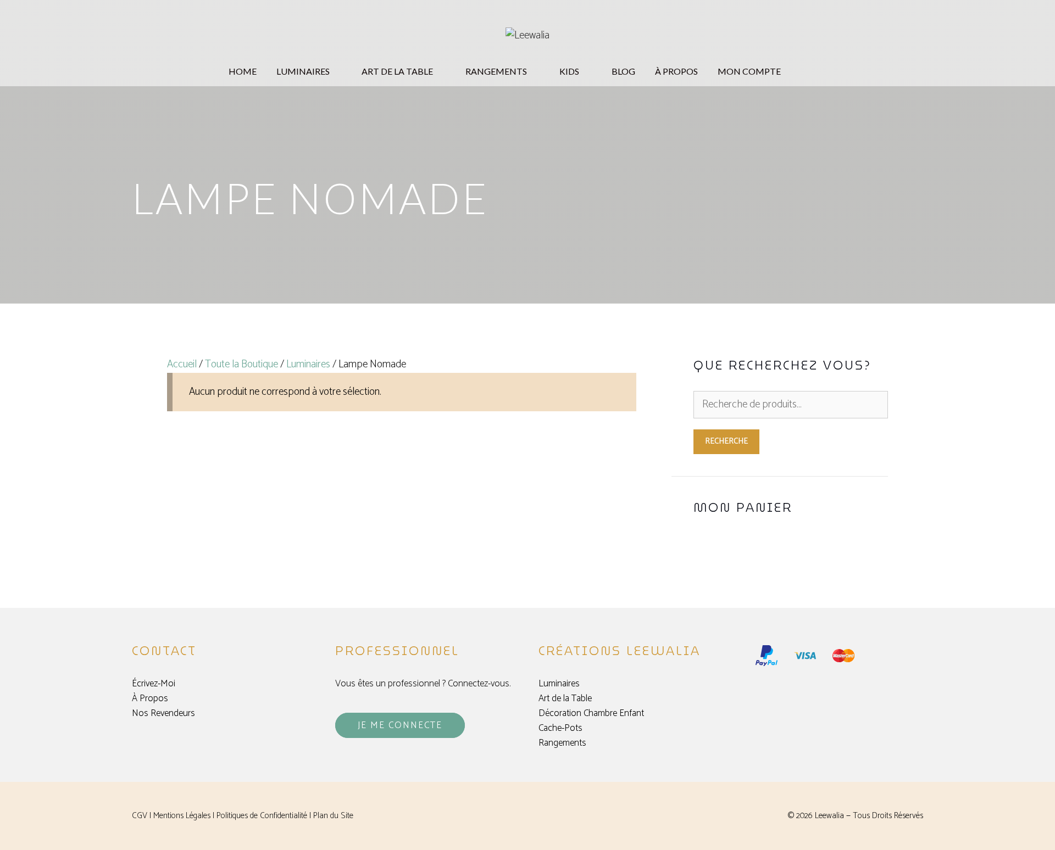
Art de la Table (565, 698)
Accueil (182, 364)
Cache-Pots (560, 728)
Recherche (726, 441)
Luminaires (308, 364)
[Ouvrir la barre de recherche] (825, 71)
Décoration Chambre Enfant (591, 713)
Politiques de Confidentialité (261, 816)
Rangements (562, 743)
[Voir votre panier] (803, 71)
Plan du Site (333, 816)
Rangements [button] (496, 71)
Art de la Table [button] (397, 71)
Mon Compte (749, 71)
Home (243, 71)
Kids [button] (569, 71)
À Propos (676, 71)
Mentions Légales (181, 816)
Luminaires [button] (303, 71)
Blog (623, 71)
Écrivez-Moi (153, 683)
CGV (139, 816)
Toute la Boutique (241, 364)
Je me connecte (400, 725)
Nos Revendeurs (163, 713)
